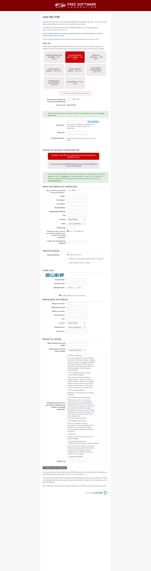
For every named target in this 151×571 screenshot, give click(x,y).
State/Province (59, 327)
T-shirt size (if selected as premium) (56, 242)
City (64, 215)
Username (60, 125)
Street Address (60, 208)
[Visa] (48, 275)
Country (62, 219)
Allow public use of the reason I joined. (57, 350)
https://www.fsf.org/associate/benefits (55, 30)
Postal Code (61, 228)
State (63, 224)
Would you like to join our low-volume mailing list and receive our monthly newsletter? (55, 406)
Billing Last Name (58, 311)
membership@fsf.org (55, 180)
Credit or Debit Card (75, 255)
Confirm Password (57, 138)
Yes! (70, 231)
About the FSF (48, 33)
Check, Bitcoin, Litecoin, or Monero (79, 263)
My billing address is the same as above (73, 295)
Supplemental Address (57, 211)
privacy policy (101, 486)
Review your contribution (56, 468)
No (75, 190)
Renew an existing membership (65, 33)
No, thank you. (79, 231)
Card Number (60, 279)
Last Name (61, 204)
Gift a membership (83, 33)
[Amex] (57, 275)
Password (60, 132)
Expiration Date (59, 287)
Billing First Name (58, 303)
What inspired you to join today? (56, 344)
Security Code (59, 283)
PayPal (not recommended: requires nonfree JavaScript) (86, 259)
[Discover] (62, 275)
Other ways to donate (56, 35)
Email (62, 196)
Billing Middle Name (58, 307)
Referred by (61, 461)
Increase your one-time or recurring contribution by (56, 100)
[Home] (75, 5)
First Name (61, 200)
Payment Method (53, 255)
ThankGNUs (65, 176)
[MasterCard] (52, 275)
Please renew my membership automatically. (76, 93)
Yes (70, 190)
